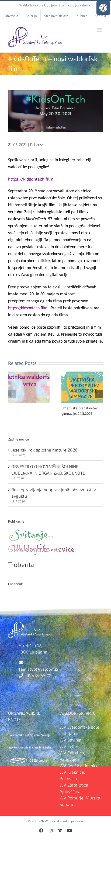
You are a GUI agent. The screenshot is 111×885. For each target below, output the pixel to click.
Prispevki (37, 144)
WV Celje (68, 746)
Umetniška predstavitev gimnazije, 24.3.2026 (79, 410)
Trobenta (21, 564)
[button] (12, 394)
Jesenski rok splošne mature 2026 (44, 449)
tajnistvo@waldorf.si (77, 5)
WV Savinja (70, 739)
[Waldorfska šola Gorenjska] (29, 759)
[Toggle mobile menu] (100, 30)
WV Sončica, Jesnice (79, 765)
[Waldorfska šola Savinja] (29, 733)
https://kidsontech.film (30, 178)
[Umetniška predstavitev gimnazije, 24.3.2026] (82, 374)
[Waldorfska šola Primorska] (29, 746)
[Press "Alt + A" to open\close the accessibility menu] (103, 8)
